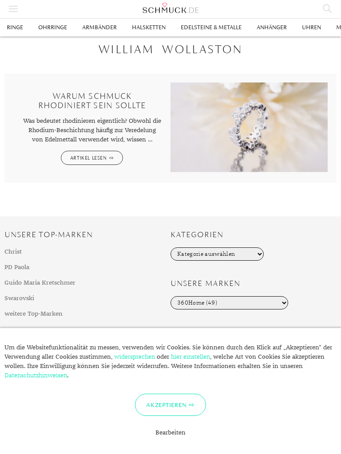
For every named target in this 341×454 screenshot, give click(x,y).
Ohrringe (52, 27)
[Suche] (328, 9)
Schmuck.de (170, 8)
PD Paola (16, 267)
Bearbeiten (170, 433)
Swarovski (19, 298)
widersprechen (134, 357)
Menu (13, 9)
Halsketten (149, 27)
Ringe (15, 27)
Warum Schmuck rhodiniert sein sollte (92, 100)
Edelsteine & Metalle (211, 27)
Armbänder (99, 27)
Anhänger (272, 27)
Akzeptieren (166, 404)
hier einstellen (190, 357)
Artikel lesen (88, 158)
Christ (13, 252)
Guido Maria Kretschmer (39, 283)
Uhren (311, 27)
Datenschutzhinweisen (35, 375)
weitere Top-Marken (33, 314)
